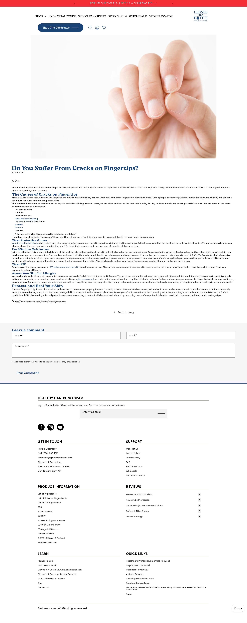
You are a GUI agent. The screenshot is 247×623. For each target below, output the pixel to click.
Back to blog (126, 312)
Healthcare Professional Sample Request (148, 560)
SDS (40, 507)
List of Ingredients (47, 493)
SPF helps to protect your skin (64, 267)
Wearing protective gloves (25, 243)
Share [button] (18, 180)
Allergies (19, 224)
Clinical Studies (46, 533)
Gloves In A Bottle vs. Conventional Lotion (60, 569)
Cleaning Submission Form (140, 578)
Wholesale (131, 470)
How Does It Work (47, 565)
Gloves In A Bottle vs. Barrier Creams (57, 574)
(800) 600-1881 (50, 453)
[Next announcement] (172, 3)
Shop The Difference (56, 27)
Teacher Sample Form (138, 582)
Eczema (19, 227)
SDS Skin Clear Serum (49, 524)
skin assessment (85, 279)
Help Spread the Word (138, 565)
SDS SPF (42, 515)
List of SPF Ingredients (49, 502)
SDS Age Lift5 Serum (48, 529)
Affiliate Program (135, 574)
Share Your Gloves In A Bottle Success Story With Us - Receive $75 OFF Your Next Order (166, 588)
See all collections (47, 542)
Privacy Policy (133, 457)
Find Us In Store (134, 466)
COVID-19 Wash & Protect (51, 537)
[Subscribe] (161, 413)
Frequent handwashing (26, 218)
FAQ (128, 462)
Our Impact (44, 587)
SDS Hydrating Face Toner (51, 520)
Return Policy (133, 453)
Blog (40, 582)
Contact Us (132, 448)
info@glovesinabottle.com (58, 457)
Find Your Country (135, 475)
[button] (41, 16)
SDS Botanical (45, 511)
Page (129, 593)
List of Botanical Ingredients (52, 498)
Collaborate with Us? (137, 569)
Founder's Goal (45, 560)
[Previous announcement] (74, 3)
